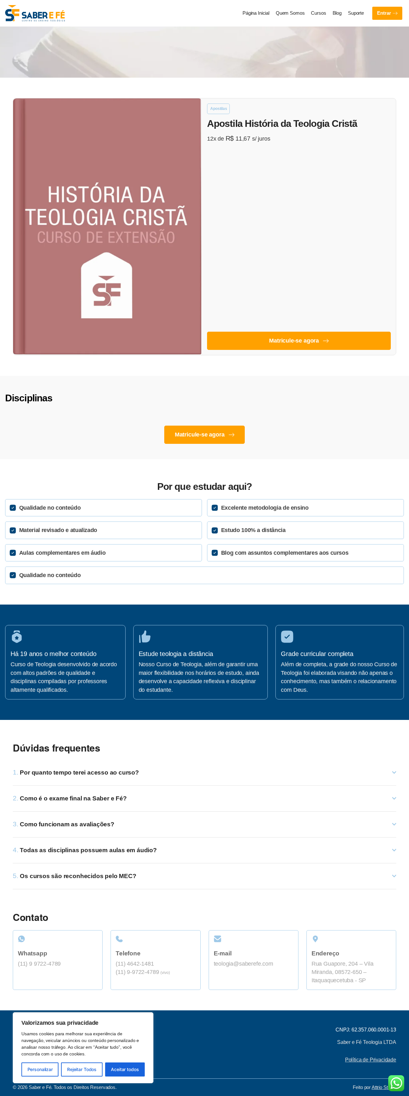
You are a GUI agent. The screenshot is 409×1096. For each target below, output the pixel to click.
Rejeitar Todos (81, 1069)
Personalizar (40, 1069)
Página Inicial (256, 13)
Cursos (318, 13)
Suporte (356, 13)
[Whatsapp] (57, 939)
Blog (337, 13)
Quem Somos (290, 13)
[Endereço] (351, 939)
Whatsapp (32, 953)
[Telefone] (155, 939)
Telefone (128, 953)
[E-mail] (253, 939)
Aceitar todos (125, 1069)
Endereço (325, 953)
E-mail (223, 953)
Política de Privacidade (370, 1059)
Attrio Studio (384, 1087)
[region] (83, 1047)
